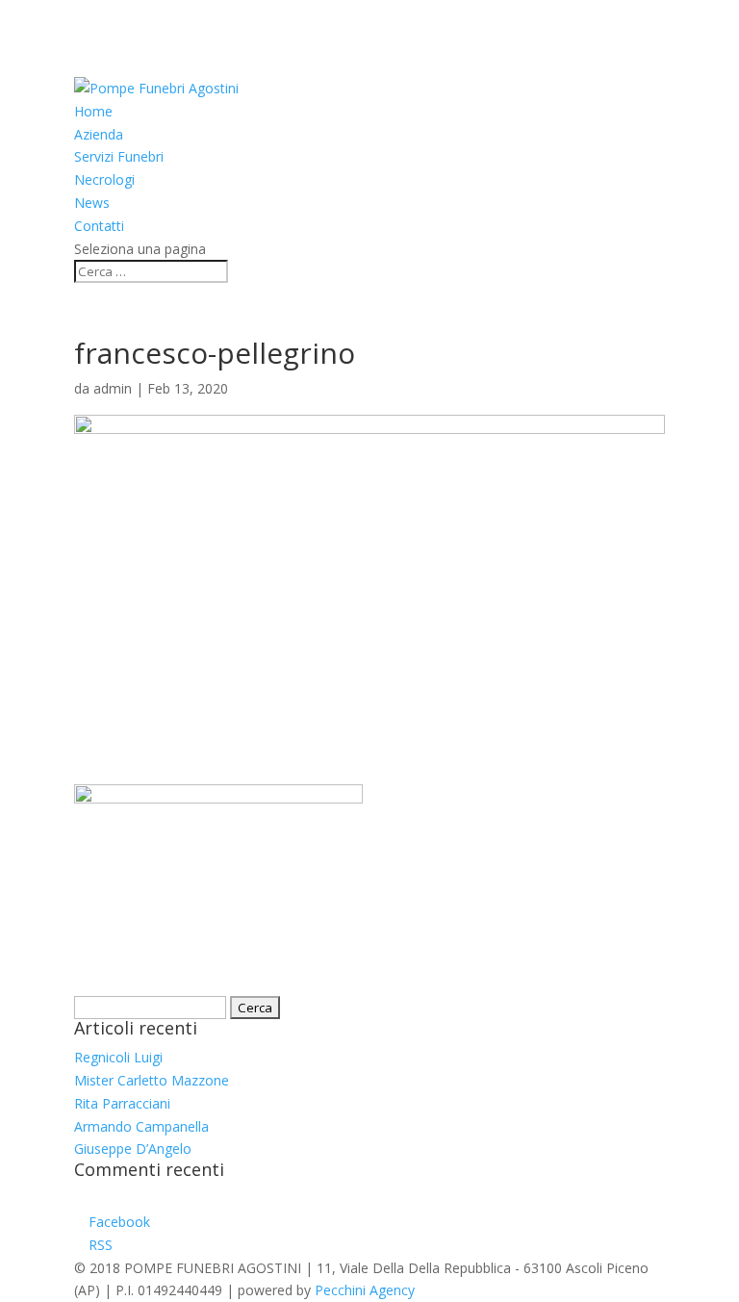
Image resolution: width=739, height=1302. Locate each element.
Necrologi (104, 179)
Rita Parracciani (122, 1103)
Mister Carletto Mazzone (151, 1080)
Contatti (99, 226)
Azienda (98, 134)
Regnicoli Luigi (118, 1057)
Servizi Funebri (119, 156)
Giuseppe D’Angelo (132, 1148)
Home (93, 111)
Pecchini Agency (365, 1290)
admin (112, 388)
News (92, 202)
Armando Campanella (141, 1126)
